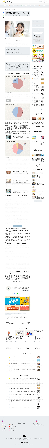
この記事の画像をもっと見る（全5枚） (17, 281)
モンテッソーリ (38, 40)
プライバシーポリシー (40, 424)
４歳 (15, 316)
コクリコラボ (13, 9)
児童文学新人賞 (38, 41)
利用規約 (38, 423)
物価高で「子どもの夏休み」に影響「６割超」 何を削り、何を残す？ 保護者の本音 (23, 323)
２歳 (9, 316)
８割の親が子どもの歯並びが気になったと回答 (13, 49)
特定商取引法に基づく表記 (36, 425)
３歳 (12, 316)
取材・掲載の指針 (42, 425)
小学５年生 (21, 317)
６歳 (21, 316)
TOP (5, 9)
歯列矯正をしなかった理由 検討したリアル (13, 52)
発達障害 (37, 36)
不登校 (40, 36)
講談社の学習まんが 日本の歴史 (21, 423)
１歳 (6, 316)
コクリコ (38, 166)
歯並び (18, 313)
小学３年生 (12, 317)
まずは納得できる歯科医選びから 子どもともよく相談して (15, 53)
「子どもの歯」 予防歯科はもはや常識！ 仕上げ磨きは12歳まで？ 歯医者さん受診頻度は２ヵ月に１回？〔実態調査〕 (11, 323)
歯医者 (24, 313)
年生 (24, 3)
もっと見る (38, 108)
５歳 (18, 316)
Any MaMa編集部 (13, 313)
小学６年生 (25, 317)
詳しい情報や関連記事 (25, 290)
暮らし (10, 9)
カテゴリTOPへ (17, 323)
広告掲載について (35, 424)
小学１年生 (25, 316)
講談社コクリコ (34, 160)
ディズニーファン (20, 422)
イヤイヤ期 (41, 39)
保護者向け (7, 318)
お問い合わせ (34, 423)
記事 (7, 9)
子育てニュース (8, 314)
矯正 (21, 313)
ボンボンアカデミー (20, 420)
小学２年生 (7, 317)
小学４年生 (16, 317)
